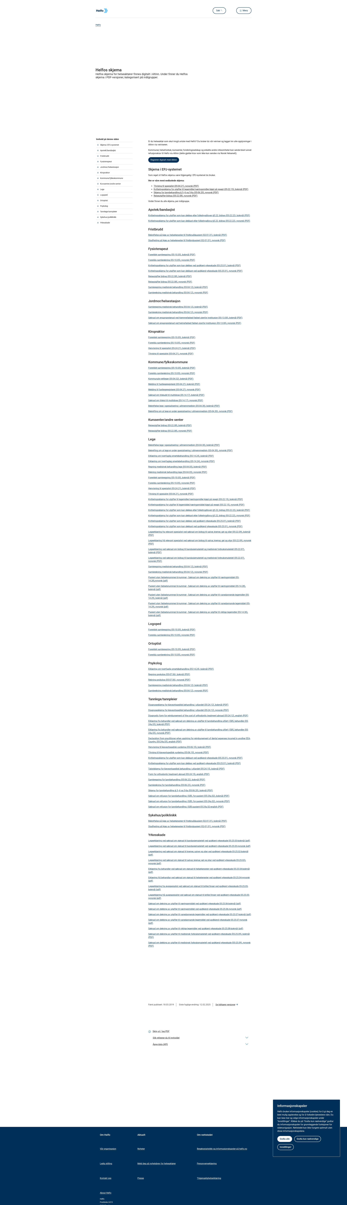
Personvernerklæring (207, 1163)
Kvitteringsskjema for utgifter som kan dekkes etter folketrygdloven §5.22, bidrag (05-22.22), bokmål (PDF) (199, 215)
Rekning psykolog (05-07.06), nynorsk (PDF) (169, 680)
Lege (102, 189)
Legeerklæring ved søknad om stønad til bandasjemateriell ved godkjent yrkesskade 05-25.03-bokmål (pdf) (199, 840)
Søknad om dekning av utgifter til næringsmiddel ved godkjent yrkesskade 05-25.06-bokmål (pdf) (194, 903)
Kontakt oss (105, 1178)
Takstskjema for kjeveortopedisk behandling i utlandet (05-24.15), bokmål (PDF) (186, 768)
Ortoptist (104, 200)
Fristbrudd (104, 156)
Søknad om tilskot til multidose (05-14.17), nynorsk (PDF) (175, 400)
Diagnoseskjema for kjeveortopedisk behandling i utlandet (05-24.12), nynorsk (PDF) (188, 710)
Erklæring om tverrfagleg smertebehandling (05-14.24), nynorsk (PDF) (181, 461)
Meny (245, 10)
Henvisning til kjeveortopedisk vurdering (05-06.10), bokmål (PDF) (179, 747)
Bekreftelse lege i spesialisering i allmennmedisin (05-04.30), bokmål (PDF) (184, 406)
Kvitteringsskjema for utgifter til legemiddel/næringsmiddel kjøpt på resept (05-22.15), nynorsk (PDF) (196, 504)
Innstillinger (285, 1147)
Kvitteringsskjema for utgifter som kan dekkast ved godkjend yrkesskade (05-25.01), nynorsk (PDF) (195, 271)
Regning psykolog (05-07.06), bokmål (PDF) (169, 674)
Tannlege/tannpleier (108, 211)
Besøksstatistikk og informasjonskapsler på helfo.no (222, 1148)
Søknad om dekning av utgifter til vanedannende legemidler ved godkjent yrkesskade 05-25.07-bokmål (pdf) (199, 914)
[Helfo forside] (115, 10)
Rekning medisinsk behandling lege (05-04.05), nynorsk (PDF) (177, 472)
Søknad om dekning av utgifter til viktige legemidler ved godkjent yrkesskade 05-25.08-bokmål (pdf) (195, 928)
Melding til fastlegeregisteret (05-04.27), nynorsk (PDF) (174, 389)
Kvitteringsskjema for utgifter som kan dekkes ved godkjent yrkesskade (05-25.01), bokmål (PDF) (194, 265)
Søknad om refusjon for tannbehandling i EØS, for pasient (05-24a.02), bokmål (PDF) (188, 796)
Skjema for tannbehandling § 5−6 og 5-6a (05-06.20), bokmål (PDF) (180, 790)
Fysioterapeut (106, 161)
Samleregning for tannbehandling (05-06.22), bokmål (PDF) (176, 779)
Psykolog (104, 206)
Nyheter (141, 1148)
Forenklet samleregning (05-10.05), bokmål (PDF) (171, 254)
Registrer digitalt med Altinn (163, 160)
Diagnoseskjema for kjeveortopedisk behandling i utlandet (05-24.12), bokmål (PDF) (188, 704)
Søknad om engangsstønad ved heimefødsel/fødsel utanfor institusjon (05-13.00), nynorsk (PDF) (194, 323)
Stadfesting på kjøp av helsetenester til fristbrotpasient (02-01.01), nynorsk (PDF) (187, 240)
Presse (140, 1178)
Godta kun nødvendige (308, 1139)
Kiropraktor (105, 173)
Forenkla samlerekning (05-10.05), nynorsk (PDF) (171, 260)
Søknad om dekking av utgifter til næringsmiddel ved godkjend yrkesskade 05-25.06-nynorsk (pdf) (195, 909)
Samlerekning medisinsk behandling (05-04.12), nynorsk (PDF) (178, 292)
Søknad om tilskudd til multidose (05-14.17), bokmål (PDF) (176, 395)
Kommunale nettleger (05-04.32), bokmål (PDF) (170, 378)
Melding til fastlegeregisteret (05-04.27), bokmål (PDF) (174, 384)
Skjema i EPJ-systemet (109, 145)
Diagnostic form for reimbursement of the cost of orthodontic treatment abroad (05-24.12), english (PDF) (198, 715)
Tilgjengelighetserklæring (209, 1178)
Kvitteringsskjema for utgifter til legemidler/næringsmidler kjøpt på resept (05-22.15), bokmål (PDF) (201, 189)
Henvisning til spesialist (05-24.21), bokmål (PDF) (172, 348)
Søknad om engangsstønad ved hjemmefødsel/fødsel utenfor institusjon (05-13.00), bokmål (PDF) (195, 317)
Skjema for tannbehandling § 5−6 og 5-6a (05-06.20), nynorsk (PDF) (186, 192)
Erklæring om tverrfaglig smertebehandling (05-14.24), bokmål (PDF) (181, 456)
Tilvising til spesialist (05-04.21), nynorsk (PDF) (176, 186)
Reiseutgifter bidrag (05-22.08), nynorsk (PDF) (175, 195)
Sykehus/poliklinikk (108, 217)
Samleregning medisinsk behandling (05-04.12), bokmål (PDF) (178, 287)
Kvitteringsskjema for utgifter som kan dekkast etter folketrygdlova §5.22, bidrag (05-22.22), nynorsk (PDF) (199, 221)
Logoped (104, 195)
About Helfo (105, 1193)
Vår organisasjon (108, 1148)
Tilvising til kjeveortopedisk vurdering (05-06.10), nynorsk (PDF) (178, 752)
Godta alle (285, 1139)
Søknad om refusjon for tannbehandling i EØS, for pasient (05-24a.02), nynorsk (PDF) (189, 801)
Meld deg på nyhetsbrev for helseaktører (156, 1163)
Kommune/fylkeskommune (111, 178)
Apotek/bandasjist (108, 150)
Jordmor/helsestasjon (109, 167)
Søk (218, 10)
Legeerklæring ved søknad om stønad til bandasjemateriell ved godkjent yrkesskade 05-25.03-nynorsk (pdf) (199, 846)
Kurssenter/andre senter (110, 184)
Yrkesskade (105, 223)
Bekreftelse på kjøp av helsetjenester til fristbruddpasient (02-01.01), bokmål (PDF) (187, 235)
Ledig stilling (106, 1163)
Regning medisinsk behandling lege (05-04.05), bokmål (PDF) (177, 466)
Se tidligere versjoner (225, 1004)
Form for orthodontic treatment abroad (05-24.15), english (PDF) (179, 774)
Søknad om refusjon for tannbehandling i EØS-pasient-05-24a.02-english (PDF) (186, 806)
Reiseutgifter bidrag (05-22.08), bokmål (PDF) (170, 276)
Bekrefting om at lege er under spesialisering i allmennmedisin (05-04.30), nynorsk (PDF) (190, 411)
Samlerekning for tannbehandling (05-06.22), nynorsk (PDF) (176, 785)
